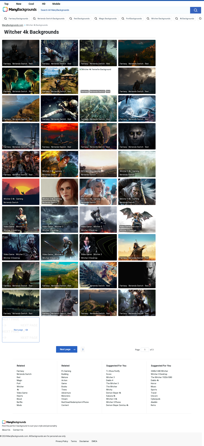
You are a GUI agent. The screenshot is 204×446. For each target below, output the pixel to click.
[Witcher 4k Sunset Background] (59, 136)
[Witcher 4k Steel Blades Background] (20, 136)
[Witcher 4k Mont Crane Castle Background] (137, 53)
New (18, 3)
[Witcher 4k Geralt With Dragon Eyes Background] (137, 136)
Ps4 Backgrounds (134, 18)
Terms (74, 441)
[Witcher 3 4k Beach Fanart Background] (98, 192)
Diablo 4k (155, 380)
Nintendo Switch (24, 374)
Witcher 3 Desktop (159, 374)
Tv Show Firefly (113, 371)
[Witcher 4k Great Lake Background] (20, 108)
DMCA (94, 441)
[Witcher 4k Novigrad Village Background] (59, 81)
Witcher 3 (110, 377)
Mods (19, 405)
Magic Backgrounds (108, 18)
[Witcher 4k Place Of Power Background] (20, 275)
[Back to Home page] (19, 10)
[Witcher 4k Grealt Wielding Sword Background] (59, 108)
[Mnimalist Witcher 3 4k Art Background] (20, 192)
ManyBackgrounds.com (12, 25)
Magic (19, 380)
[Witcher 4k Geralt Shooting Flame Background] (137, 247)
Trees (64, 390)
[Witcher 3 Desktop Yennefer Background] (98, 247)
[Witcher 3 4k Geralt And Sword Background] (137, 192)
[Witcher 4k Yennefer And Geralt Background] (137, 303)
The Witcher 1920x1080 (161, 377)
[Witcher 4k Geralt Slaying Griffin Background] (98, 275)
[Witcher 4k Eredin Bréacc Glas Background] (20, 53)
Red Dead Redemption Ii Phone (75, 402)
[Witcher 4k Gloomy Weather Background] (137, 81)
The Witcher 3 (112, 383)
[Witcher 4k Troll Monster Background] (137, 108)
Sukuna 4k (110, 396)
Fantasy (20, 371)
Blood (19, 399)
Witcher (20, 386)
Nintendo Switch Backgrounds (51, 18)
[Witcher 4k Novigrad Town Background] (98, 108)
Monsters (65, 396)
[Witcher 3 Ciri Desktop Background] (20, 219)
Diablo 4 (109, 380)
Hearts (20, 396)
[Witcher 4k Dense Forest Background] (20, 303)
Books (64, 386)
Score (108, 374)
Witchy (109, 390)
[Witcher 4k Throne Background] (20, 164)
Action (64, 380)
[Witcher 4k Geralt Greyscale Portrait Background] (137, 275)
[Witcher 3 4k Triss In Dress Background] (59, 164)
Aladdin (154, 402)
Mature (64, 377)
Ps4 (18, 383)
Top (6, 3)
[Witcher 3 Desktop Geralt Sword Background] (98, 219)
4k (18, 390)
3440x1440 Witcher (159, 371)
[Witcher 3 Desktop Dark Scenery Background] (59, 219)
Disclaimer (84, 441)
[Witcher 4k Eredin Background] (59, 303)
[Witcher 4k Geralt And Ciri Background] (20, 81)
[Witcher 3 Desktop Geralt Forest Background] (20, 247)
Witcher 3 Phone (113, 402)
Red (18, 377)
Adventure (66, 393)
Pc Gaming (66, 371)
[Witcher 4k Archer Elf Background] (98, 136)
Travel (153, 393)
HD (43, 3)
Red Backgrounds (82, 18)
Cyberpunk (155, 399)
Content (65, 405)
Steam (64, 399)
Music (153, 386)
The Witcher (111, 386)
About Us (6, 430)
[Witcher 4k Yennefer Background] (95, 69)
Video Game (22, 393)
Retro (153, 405)
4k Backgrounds (187, 18)
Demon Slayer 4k (113, 393)
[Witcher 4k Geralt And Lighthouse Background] (98, 303)
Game (64, 383)
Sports (154, 390)
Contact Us (18, 430)
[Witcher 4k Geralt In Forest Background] (98, 53)
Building (64, 374)
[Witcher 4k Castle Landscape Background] (59, 275)
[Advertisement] (182, 66)
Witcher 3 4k (111, 399)
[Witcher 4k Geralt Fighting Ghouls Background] (59, 53)
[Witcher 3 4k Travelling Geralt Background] (98, 164)
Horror (153, 383)
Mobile (56, 3)
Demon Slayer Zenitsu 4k (117, 405)
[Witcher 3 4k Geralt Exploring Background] (137, 164)
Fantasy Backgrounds (18, 18)
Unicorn (154, 396)
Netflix (19, 402)
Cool (31, 3)
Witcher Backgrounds (160, 18)
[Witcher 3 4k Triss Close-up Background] (59, 192)
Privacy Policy (62, 441)
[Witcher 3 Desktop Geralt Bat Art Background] (137, 219)
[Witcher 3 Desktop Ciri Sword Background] (59, 247)
